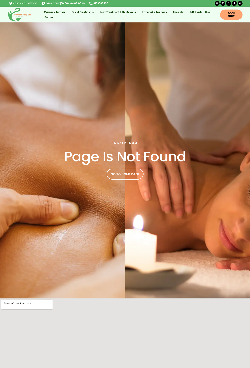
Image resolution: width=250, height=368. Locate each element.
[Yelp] (228, 3)
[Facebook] (217, 3)
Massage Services (54, 12)
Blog (208, 12)
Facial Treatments (83, 12)
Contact (49, 17)
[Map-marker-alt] (234, 3)
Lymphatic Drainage (154, 12)
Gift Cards (195, 12)
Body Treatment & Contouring (118, 12)
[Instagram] (222, 3)
